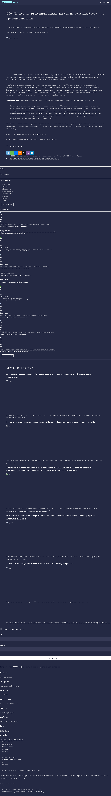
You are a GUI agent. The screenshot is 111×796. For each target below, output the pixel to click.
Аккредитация (7, 744)
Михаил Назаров (5, 230)
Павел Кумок (5, 196)
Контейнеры (38, 623)
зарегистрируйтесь (26, 140)
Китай (74, 623)
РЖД (70, 623)
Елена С (4, 200)
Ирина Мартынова (6, 189)
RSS (3, 762)
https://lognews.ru (18, 778)
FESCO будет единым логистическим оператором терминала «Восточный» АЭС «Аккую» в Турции (46, 156)
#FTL (35, 134)
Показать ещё (7, 204)
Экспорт (46, 623)
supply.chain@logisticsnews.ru (31, 770)
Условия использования (19, 785)
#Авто (30, 134)
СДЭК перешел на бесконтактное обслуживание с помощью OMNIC (34, 158)
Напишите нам (7, 742)
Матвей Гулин (4, 272)
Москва (18, 623)
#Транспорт (23, 134)
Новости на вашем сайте (11, 760)
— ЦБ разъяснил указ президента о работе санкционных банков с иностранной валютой (24, 315)
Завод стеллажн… (6, 184)
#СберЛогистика (12, 134)
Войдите (12, 140)
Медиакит (6, 749)
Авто (78, 623)
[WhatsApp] (12, 153)
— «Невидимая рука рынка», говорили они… (11, 298)
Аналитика (56, 623)
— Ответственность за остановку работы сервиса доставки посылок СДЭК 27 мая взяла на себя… (26, 249)
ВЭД (50, 623)
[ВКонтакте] (16, 153)
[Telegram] (8, 153)
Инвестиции (25, 623)
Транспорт (95, 623)
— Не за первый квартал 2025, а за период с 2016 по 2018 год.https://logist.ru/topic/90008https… (25, 224)
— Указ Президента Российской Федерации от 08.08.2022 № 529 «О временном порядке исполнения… (27, 332)
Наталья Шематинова (7, 191)
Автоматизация (85, 623)
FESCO (13, 623)
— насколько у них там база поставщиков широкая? (13, 281)
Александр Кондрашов (26, 32)
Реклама (5, 752)
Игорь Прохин (4, 223)
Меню (103, 2)
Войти (2, 169)
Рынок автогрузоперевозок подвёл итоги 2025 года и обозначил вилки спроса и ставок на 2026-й (51, 422)
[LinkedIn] (32, 153)
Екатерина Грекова (7, 193)
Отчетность (64, 623)
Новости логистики (43, 32)
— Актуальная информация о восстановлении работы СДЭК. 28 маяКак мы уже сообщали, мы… (25, 266)
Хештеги (5, 765)
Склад (8, 623)
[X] (24, 153)
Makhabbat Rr (5, 186)
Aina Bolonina (5, 198)
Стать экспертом (8, 747)
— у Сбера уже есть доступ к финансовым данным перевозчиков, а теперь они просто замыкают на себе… (28, 232)
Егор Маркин (5, 188)
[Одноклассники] (20, 153)
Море (32, 623)
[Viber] (28, 153)
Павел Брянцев (6, 195)
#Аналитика (41, 134)
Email (2, 645)
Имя (2, 635)
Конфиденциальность (10, 757)
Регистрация (5, 174)
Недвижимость (104, 623)
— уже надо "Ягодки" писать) (7, 273)
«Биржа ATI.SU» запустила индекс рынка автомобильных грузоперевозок (40, 563)
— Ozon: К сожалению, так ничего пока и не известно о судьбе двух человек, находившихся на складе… (27, 349)
